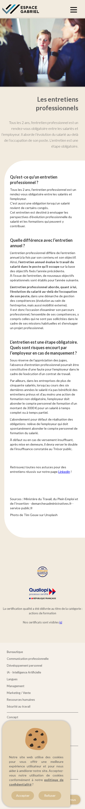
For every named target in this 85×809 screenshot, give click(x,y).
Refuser (50, 795)
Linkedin (64, 472)
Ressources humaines (21, 699)
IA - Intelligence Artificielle (24, 672)
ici (60, 622)
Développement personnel (24, 665)
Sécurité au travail (18, 706)
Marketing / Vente (19, 693)
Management (15, 686)
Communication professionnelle (28, 658)
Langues (12, 679)
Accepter (22, 795)
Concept (12, 717)
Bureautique (15, 652)
